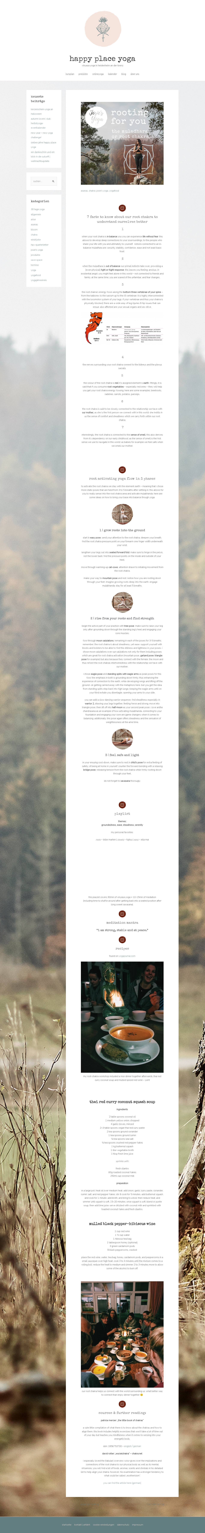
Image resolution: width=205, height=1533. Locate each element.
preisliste (83, 74)
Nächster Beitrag (157, 1504)
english (127, 1446)
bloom (34, 229)
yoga (33, 270)
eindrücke (36, 239)
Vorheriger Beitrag (88, 1504)
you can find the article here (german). (122, 1482)
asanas (34, 224)
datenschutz (123, 1524)
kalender (112, 74)
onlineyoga (98, 74)
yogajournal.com (127, 956)
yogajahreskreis (39, 280)
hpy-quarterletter (39, 244)
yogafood (36, 275)
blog (123, 74)
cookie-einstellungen (103, 1524)
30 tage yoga (38, 209)
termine (35, 265)
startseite (66, 1524)
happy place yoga (102, 59)
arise (33, 219)
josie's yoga (37, 249)
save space (36, 259)
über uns (135, 74)
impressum (137, 1524)
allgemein (36, 214)
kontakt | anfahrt (82, 1524)
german (137, 1446)
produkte (35, 255)
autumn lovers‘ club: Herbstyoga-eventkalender (41, 123)
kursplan (70, 74)
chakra (34, 234)
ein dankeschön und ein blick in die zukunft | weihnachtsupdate (42, 157)
